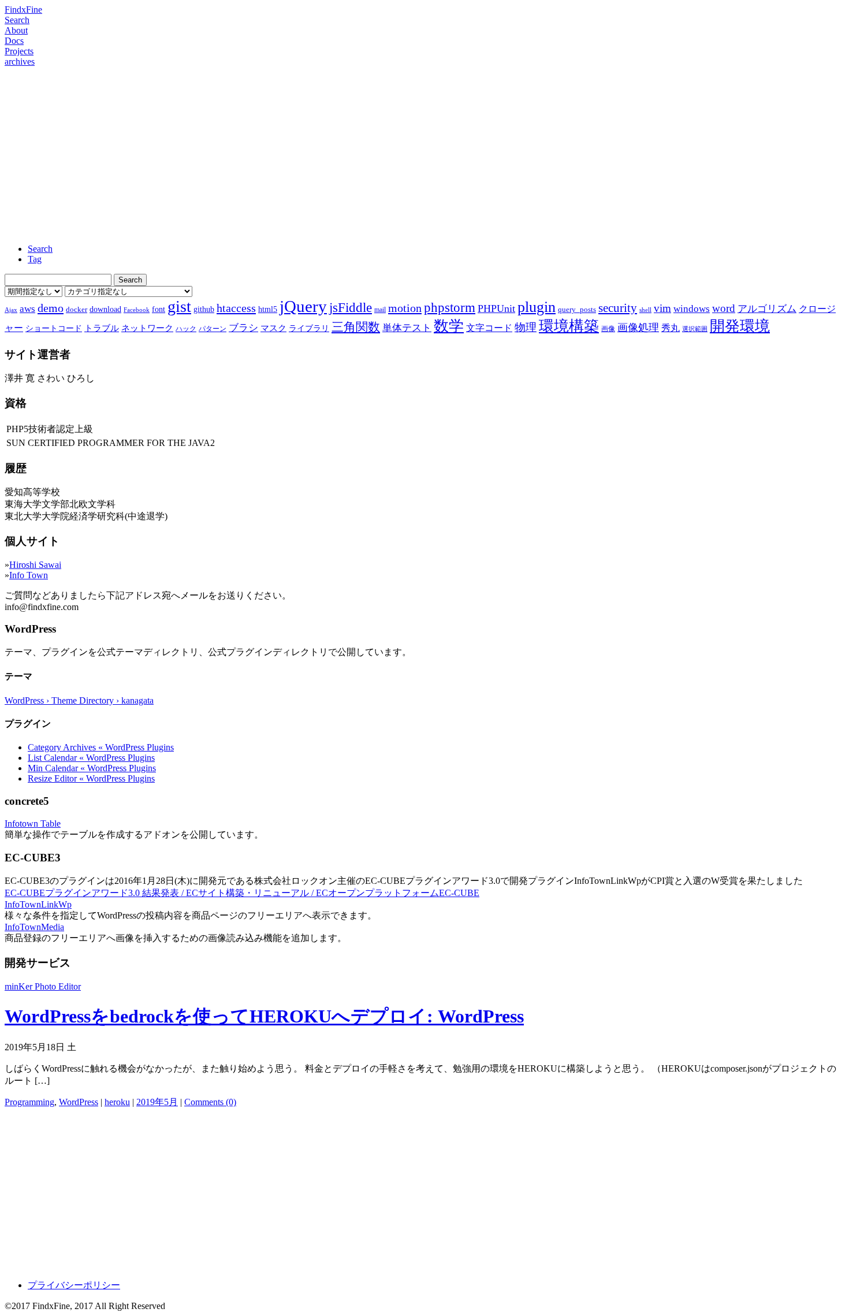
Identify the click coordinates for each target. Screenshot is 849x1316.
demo (51, 308)
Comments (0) (210, 1102)
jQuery (303, 306)
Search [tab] (40, 249)
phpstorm (449, 307)
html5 (267, 309)
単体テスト (406, 327)
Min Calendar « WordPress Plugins (92, 768)
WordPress (78, 1102)
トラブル (101, 328)
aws (27, 308)
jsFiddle (350, 307)
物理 (526, 327)
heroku (117, 1102)
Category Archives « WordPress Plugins (101, 747)
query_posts (577, 309)
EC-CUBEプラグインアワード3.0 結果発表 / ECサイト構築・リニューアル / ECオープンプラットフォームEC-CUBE (242, 893)
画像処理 (638, 327)
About (16, 30)
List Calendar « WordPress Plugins (91, 758)
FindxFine (23, 9)
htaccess (236, 308)
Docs (14, 41)
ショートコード (53, 328)
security (617, 307)
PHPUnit (496, 308)
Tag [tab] (35, 259)
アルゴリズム (767, 308)
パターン (212, 329)
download (105, 309)
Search (17, 20)
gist (179, 306)
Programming (29, 1102)
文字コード (489, 328)
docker (76, 309)
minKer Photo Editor (43, 986)
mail (380, 310)
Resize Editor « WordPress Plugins (91, 778)
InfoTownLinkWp (38, 904)
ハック (186, 329)
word (723, 308)
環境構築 (569, 326)
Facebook (137, 310)
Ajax (11, 310)
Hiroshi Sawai (35, 565)
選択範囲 (695, 329)
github (203, 309)
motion (405, 308)
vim (662, 308)
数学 (449, 326)
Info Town (28, 575)
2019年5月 (157, 1102)
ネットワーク (147, 328)
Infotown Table (33, 823)
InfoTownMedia (34, 927)
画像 (608, 329)
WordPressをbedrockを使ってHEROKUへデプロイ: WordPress (264, 1016)
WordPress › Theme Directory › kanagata (79, 700)
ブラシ (243, 327)
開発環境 (740, 326)
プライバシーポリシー (74, 1285)
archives (20, 61)
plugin (536, 307)
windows (691, 308)
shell (645, 310)
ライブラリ (309, 328)
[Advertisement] (424, 154)
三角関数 (356, 326)
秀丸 (670, 328)
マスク (273, 328)
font (158, 309)
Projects (19, 51)
